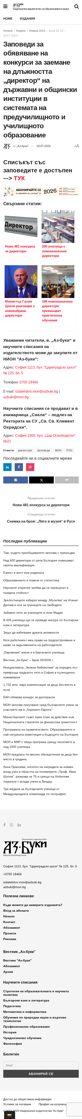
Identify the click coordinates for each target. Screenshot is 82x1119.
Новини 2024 (37, 30)
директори (25, 450)
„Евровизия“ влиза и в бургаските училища (34, 652)
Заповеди (43, 450)
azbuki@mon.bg (16, 397)
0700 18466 (28, 382)
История (9, 1032)
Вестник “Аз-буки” (17, 960)
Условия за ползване (17, 1104)
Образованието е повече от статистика (31, 580)
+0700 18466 (12, 874)
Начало (8, 30)
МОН (58, 450)
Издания (27, 18)
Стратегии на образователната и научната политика (36, 992)
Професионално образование (26, 1026)
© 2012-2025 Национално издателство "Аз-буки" (33, 1110)
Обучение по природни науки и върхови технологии (34, 1019)
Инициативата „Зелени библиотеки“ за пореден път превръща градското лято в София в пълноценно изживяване (40, 672)
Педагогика (12, 1006)
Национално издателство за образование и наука (41, 9)
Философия (12, 1043)
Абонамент (11, 927)
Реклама (9, 939)
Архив (8, 971)
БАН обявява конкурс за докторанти (29, 697)
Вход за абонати (16, 910)
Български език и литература (26, 1000)
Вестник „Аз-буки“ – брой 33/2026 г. (28, 660)
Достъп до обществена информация (27, 1099)
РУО (69, 450)
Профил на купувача (52, 1104)
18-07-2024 (44, 146)
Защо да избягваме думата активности (31, 632)
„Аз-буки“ (22, 146)
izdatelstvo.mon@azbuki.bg (36, 391)
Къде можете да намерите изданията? (32, 905)
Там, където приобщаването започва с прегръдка (39, 552)
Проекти (9, 933)
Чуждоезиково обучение (22, 1038)
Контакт (9, 922)
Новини (21, 30)
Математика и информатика (24, 1011)
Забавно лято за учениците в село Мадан (33, 612)
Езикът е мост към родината (23, 572)
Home (7, 18)
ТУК (19, 178)
